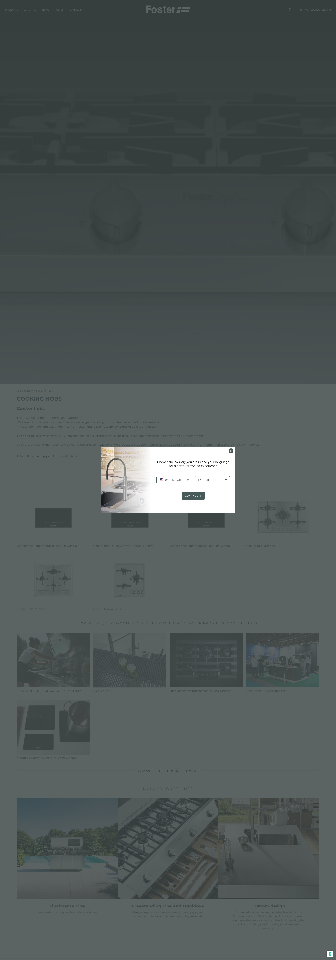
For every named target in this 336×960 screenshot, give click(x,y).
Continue (191, 495)
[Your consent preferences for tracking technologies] (330, 954)
